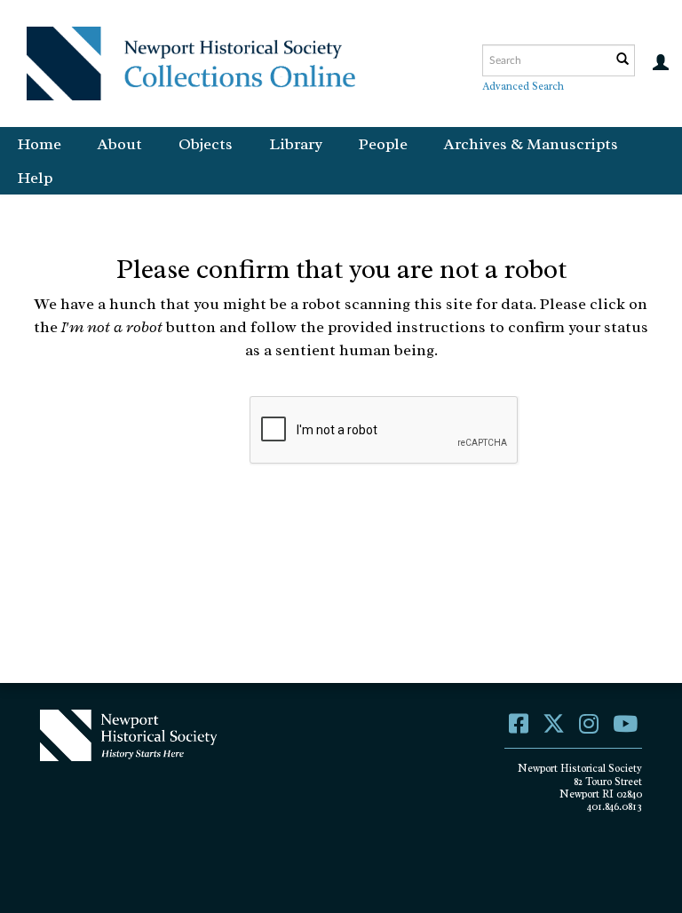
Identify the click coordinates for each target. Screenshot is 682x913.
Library (295, 144)
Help (35, 177)
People (383, 144)
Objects (205, 144)
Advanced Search (523, 86)
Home (39, 144)
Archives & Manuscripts (531, 144)
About (120, 144)
